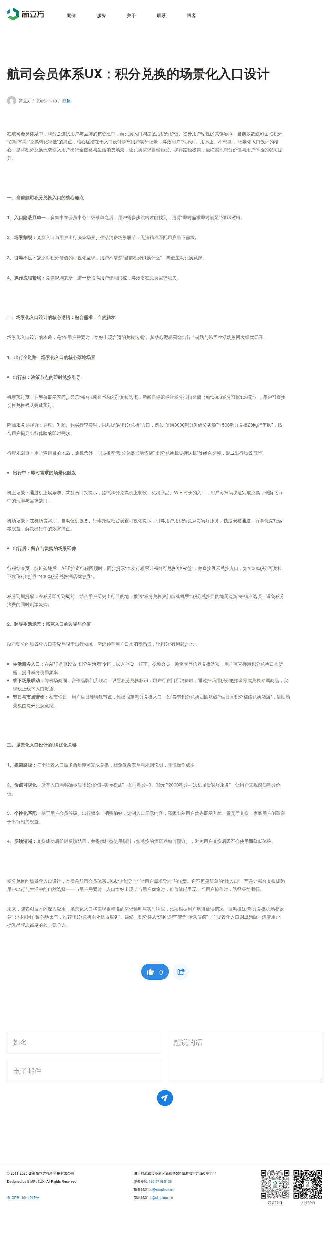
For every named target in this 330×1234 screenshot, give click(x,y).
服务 (101, 15)
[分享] (181, 972)
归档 (66, 101)
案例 (71, 15)
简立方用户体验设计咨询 (25, 14)
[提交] (165, 1098)
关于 (131, 15)
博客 (191, 15)
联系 (161, 15)
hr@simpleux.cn (161, 1197)
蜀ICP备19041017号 (23, 1197)
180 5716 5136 (160, 1181)
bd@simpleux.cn (161, 1189)
